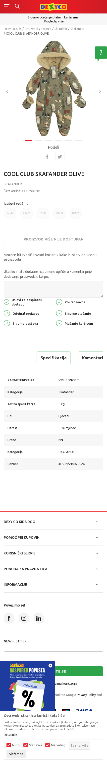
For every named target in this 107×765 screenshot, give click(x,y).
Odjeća (46, 28)
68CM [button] (26, 212)
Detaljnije (10, 734)
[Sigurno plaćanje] (59, 313)
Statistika (35, 745)
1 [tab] (28, 140)
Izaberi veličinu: (16, 204)
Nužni (16, 745)
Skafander (77, 28)
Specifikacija (54, 357)
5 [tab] (68, 140)
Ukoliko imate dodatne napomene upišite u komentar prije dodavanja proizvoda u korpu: (48, 274)
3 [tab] (48, 140)
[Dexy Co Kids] (53, 6)
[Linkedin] (39, 618)
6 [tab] (78, 140)
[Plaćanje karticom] (59, 323)
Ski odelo (60, 28)
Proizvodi (31, 28)
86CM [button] (75, 212)
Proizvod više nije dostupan (54, 239)
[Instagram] (24, 618)
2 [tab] (38, 140)
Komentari (92, 357)
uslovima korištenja (62, 684)
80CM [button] (59, 212)
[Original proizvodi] (7, 313)
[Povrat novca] (59, 302)
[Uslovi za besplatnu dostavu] (6, 302)
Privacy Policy (86, 694)
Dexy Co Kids (12, 28)
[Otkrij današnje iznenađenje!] (27, 688)
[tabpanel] (53, 88)
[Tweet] (59, 156)
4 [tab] (58, 140)
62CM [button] (10, 212)
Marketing (58, 745)
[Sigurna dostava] (7, 323)
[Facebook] (47, 156)
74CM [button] (43, 212)
